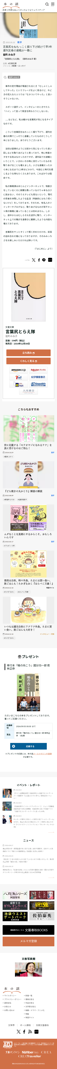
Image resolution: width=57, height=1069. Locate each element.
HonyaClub (38, 384)
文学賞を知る (30, 1007)
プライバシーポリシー (12, 999)
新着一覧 (28, 996)
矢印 (51, 832)
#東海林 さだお (9, 500)
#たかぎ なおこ (9, 592)
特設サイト (29, 1018)
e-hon (18, 384)
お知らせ (7, 1007)
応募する (22, 746)
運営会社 (7, 1003)
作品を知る (29, 1003)
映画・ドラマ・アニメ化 (34, 1010)
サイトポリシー (10, 996)
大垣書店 (28, 391)
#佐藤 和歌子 (22, 500)
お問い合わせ (9, 1010)
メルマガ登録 (28, 941)
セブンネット (18, 377)
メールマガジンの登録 (42, 754)
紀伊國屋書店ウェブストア (38, 377)
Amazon (18, 370)
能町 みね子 (9, 54)
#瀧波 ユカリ (8, 457)
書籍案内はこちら (29, 930)
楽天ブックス (38, 370)
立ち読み (27, 352)
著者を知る (29, 999)
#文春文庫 (12, 63)
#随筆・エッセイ (19, 66)
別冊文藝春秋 (42, 1025)
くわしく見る (27, 361)
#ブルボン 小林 (9, 546)
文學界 (11, 1025)
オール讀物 (25, 1025)
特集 (27, 1014)
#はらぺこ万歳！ (24, 592)
